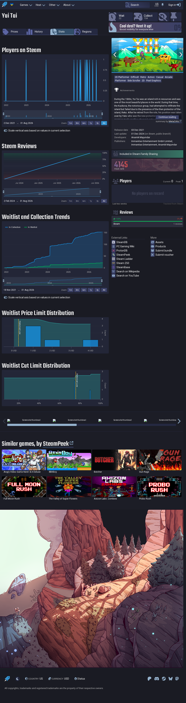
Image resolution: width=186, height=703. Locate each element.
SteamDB (122, 242)
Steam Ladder (124, 258)
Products (160, 246)
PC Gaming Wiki (125, 246)
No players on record (148, 193)
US (35, 678)
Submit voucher (164, 254)
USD (60, 678)
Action (151, 77)
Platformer (120, 80)
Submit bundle (163, 250)
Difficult (135, 77)
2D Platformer (122, 77)
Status (81, 678)
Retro (143, 77)
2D (143, 80)
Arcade (168, 77)
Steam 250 (122, 263)
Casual (159, 77)
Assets (159, 242)
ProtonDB (122, 250)
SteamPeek (123, 254)
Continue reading (167, 117)
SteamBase (123, 267)
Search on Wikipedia (128, 271)
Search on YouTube (127, 275)
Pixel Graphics (153, 80)
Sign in (172, 4)
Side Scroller (134, 80)
